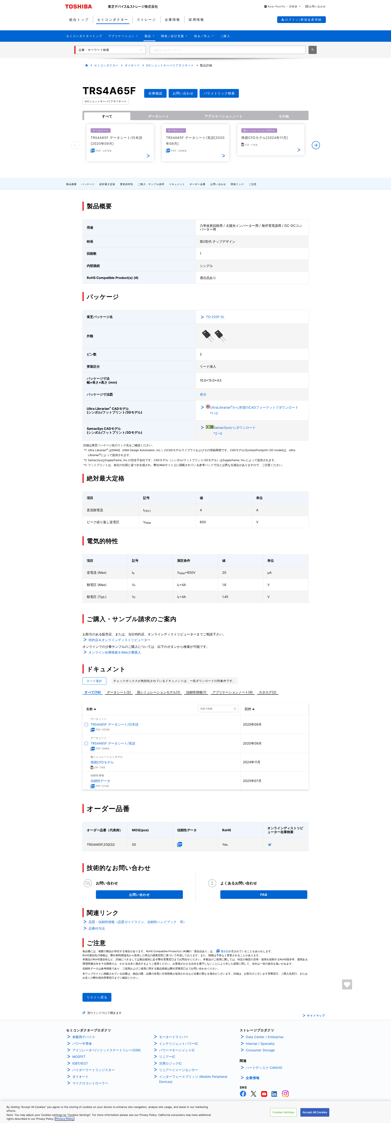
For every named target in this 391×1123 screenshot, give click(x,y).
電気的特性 (126, 184)
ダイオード (132, 65)
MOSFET (79, 1057)
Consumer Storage (260, 1050)
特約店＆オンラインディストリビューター (119, 640)
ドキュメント (177, 184)
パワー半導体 (82, 1044)
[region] (195, 1112)
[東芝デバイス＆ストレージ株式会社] (133, 6)
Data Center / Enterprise (264, 1037)
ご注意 (253, 184)
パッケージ (88, 184)
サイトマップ (316, 1015)
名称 (89, 709)
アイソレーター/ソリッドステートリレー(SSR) (106, 1050)
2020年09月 (252, 724)
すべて (107, 116)
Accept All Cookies (315, 1112)
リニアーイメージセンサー (178, 1070)
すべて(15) (93, 692)
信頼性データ (100, 781)
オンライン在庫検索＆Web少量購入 (115, 652)
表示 (203, 394)
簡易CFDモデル (102, 762)
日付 (248, 709)
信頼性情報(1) (196, 692)
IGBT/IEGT (80, 1063)
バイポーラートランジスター (93, 1070)
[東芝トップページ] (86, 6)
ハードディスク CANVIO (264, 1068)
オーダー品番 (197, 184)
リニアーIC (167, 1057)
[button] (282, 6)
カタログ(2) (267, 692)
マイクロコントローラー (90, 1083)
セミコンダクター (106, 65)
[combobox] (227, 50)
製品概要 (71, 184)
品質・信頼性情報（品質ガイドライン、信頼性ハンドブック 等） (137, 922)
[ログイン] (347, 984)
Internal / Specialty (260, 1044)
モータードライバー (173, 1037)
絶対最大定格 (107, 184)
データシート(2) (119, 692)
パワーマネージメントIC (177, 1050)
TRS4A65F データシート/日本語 (114, 724)
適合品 (224, 951)
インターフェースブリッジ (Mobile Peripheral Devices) (193, 1079)
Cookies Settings (283, 1112)
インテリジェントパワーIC (178, 1044)
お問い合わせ (218, 184)
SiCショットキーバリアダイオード (170, 65)
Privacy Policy (64, 1118)
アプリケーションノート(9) (232, 692)
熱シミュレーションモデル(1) (158, 692)
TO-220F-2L (215, 317)
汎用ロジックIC (170, 1063)
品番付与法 (97, 928)
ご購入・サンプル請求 (151, 184)
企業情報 (253, 1078)
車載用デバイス (83, 1037)
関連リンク (237, 184)
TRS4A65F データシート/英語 (113, 743)
